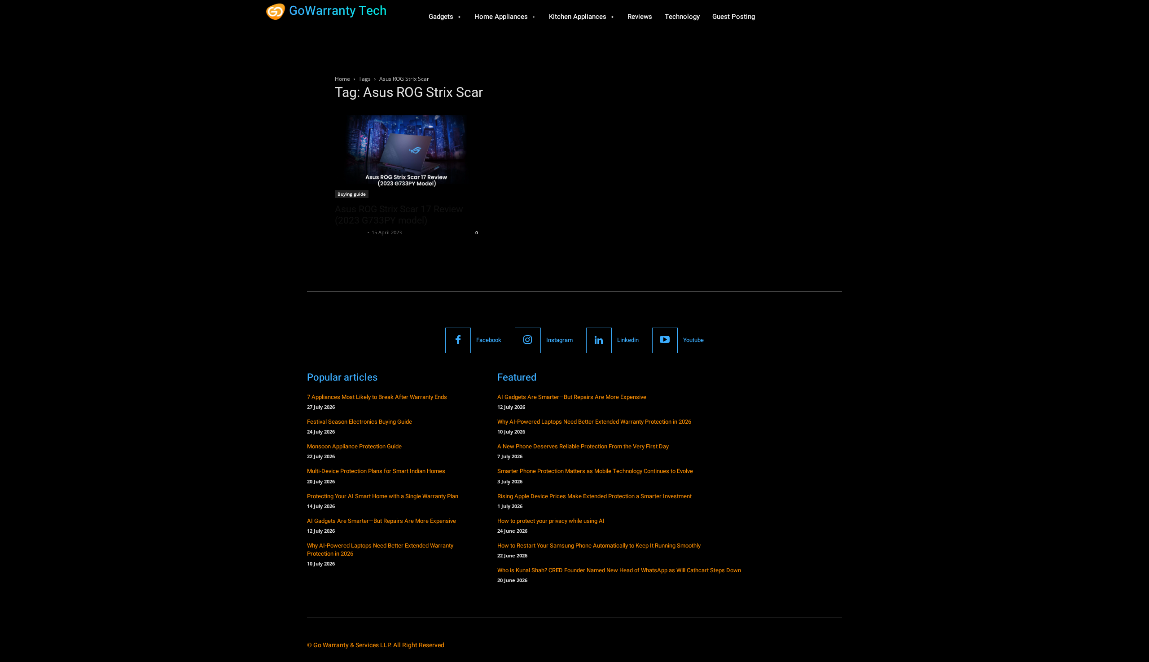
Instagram (559, 340)
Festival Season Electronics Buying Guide (359, 421)
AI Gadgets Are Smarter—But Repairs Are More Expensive (381, 521)
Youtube (693, 340)
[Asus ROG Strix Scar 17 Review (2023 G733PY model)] (407, 154)
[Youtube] (665, 340)
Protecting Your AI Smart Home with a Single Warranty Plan (382, 496)
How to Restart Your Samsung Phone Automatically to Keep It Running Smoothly (599, 545)
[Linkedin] (599, 340)
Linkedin (628, 340)
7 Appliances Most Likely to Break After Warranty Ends (377, 397)
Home (342, 79)
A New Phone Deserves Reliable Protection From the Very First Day (583, 446)
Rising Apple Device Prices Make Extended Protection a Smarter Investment (594, 496)
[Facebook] (458, 340)
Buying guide (352, 194)
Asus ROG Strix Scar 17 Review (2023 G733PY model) (399, 215)
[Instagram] (527, 340)
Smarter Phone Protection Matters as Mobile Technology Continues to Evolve (595, 471)
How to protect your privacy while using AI (551, 521)
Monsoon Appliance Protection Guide (354, 446)
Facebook (488, 340)
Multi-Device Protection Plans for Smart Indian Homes (376, 471)
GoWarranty (350, 232)
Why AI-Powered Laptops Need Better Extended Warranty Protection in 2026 (380, 549)
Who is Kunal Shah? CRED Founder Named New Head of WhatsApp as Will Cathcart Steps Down (619, 570)
